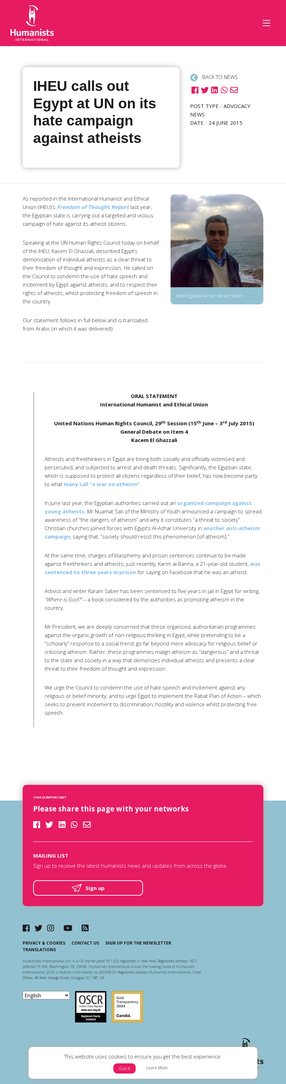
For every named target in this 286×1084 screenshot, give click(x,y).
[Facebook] (26, 928)
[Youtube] (67, 928)
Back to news (219, 76)
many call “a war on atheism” (102, 483)
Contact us (85, 943)
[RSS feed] (85, 928)
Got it (124, 1068)
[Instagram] (50, 928)
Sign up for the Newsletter (138, 943)
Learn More (157, 1068)
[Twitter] (39, 928)
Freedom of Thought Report (93, 206)
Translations (39, 950)
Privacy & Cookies (44, 943)
